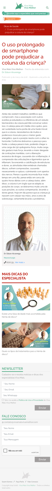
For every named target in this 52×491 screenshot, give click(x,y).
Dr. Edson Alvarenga (11, 72)
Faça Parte (20, 482)
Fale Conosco (33, 482)
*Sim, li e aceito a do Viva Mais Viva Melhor (26, 401)
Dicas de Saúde (11, 26)
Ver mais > (20, 262)
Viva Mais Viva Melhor (27, 485)
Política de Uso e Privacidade (31, 400)
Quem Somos (7, 482)
